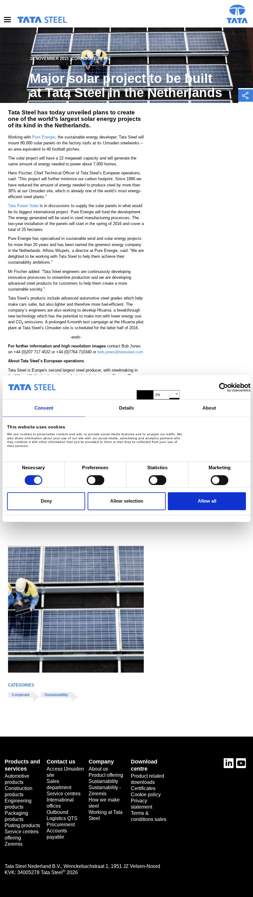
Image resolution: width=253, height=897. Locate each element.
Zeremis (14, 844)
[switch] (95, 480)
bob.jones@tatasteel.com (120, 352)
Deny (46, 501)
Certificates (143, 788)
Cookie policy (146, 794)
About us (98, 769)
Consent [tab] (44, 407)
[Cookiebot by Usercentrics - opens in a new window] (224, 387)
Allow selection (126, 501)
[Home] (42, 20)
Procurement (61, 824)
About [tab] (209, 407)
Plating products (22, 825)
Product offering (106, 775)
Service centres (64, 793)
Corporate (21, 695)
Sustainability (56, 695)
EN (158, 395)
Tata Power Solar (23, 205)
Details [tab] (126, 407)
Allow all (207, 501)
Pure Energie (43, 137)
